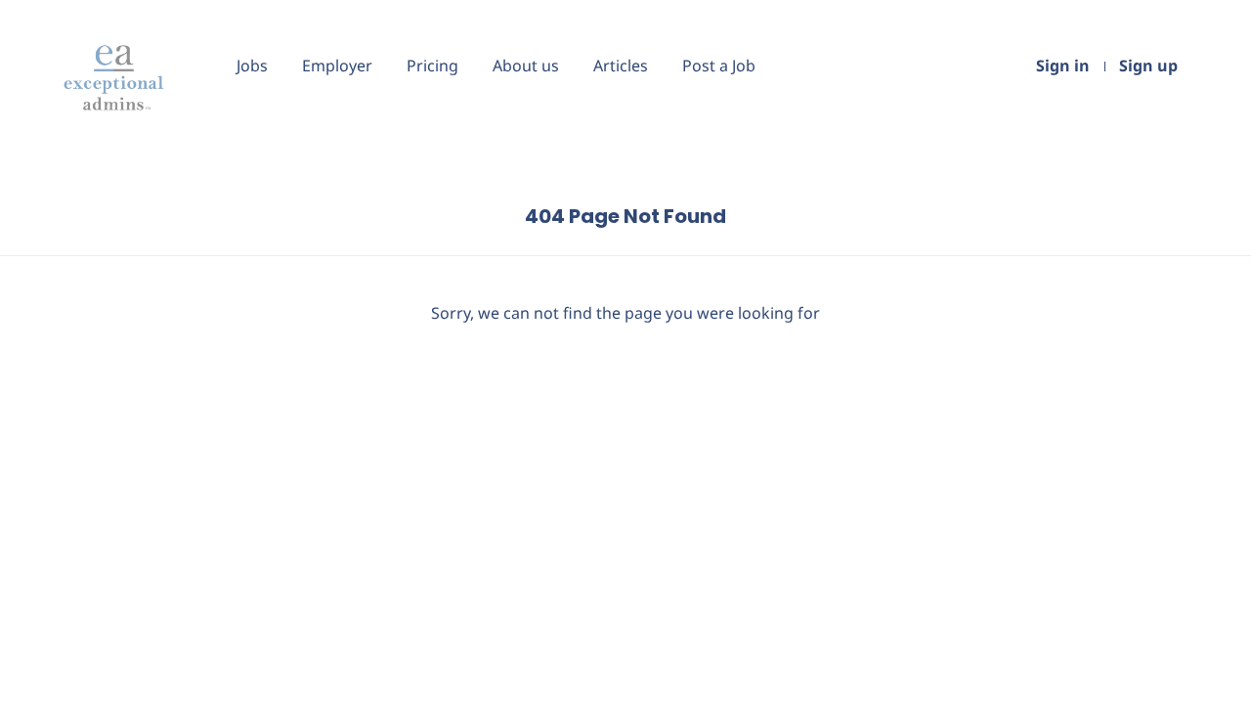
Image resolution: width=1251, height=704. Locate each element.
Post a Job (718, 65)
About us (526, 65)
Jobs (252, 65)
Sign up (1148, 65)
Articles (620, 65)
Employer (337, 65)
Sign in (1063, 65)
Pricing (432, 65)
